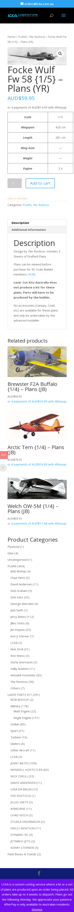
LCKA (14, 643)
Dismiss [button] (37, 909)
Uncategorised (17, 560)
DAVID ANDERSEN (23, 783)
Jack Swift (16, 610)
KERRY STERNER (22, 848)
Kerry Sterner (19, 636)
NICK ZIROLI (19, 776)
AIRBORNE (17, 809)
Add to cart (40, 183)
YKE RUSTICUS (20, 796)
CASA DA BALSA (21, 789)
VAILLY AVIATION (22, 828)
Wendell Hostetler (23, 675)
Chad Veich (17, 578)
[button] (60, 53)
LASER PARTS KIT (19, 695)
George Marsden (22, 604)
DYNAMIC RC (19, 835)
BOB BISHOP (19, 700)
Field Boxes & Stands (21, 854)
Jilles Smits (17, 623)
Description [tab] (20, 223)
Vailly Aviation (19, 669)
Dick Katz (16, 597)
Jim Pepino (17, 630)
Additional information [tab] (29, 230)
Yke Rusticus (37, 37)
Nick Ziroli (16, 649)
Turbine (15, 737)
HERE (32, 274)
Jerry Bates (18, 617)
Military (15, 706)
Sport (14, 731)
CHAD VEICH (19, 815)
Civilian (14, 724)
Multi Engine (21, 711)
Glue (10, 553)
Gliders (15, 744)
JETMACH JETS (20, 841)
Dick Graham (18, 591)
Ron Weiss (17, 656)
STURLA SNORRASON (25, 822)
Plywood (13, 547)
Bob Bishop (18, 571)
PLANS (22, 37)
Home (11, 37)
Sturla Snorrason (21, 662)
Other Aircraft (19, 750)
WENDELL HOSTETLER (26, 770)
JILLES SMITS (19, 802)
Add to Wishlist (17, 198)
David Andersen (21, 584)
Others (15, 688)
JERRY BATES (19, 763)
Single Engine (22, 718)
